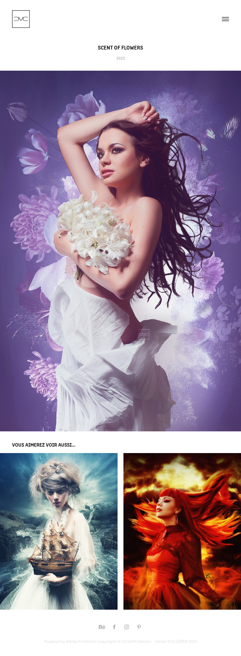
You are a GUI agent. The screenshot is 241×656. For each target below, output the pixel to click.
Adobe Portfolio (81, 641)
